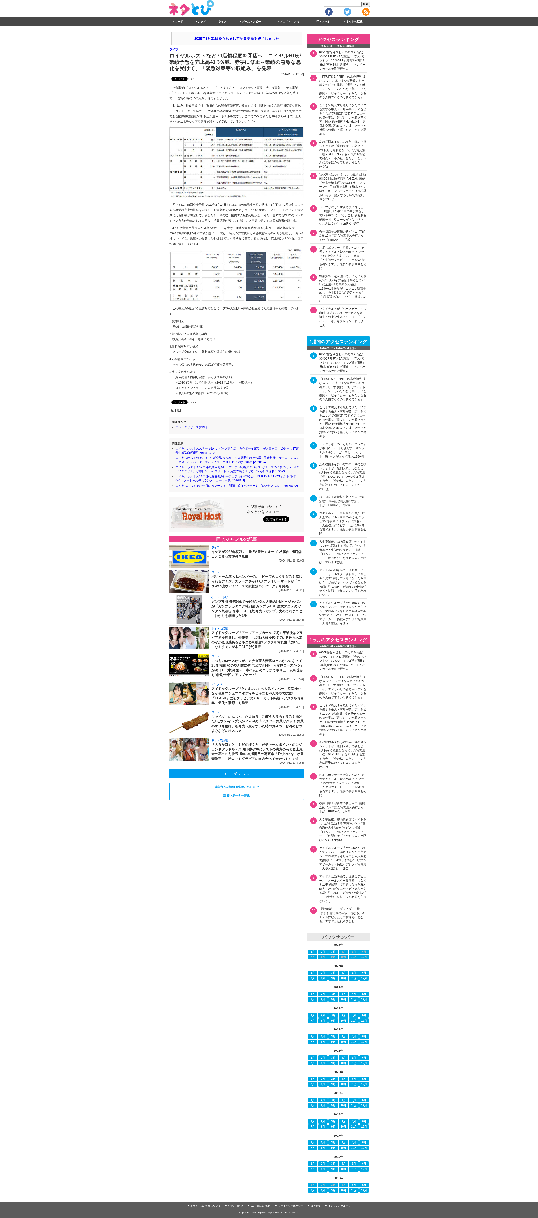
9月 (333, 978)
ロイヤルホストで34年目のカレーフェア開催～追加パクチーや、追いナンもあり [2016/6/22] (236, 485)
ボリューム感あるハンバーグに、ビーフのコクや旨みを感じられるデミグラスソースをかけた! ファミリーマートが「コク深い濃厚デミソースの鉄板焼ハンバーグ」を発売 (256, 581)
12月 (364, 978)
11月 (354, 978)
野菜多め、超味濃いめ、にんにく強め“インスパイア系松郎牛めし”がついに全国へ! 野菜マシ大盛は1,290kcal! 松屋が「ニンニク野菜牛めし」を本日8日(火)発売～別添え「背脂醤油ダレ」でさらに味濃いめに (342, 288)
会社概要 (316, 1205)
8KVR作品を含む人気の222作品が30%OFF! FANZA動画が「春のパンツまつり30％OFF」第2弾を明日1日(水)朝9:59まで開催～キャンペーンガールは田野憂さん (342, 60)
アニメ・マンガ (289, 21)
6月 (364, 972)
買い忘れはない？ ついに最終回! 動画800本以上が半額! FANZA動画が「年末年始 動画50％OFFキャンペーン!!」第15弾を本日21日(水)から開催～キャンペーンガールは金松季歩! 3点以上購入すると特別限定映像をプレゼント (342, 187)
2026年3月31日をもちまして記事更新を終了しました (236, 39)
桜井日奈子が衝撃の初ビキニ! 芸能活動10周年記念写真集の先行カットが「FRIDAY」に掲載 (342, 235)
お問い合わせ (235, 1205)
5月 (354, 972)
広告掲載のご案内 (261, 1205)
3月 (333, 951)
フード (179, 21)
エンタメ (200, 21)
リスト (193, 79)
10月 (343, 978)
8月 (323, 978)
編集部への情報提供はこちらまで (237, 786)
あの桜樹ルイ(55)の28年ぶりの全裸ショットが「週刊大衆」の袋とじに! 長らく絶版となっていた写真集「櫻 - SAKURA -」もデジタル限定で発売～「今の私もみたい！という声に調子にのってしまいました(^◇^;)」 (342, 154)
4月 (344, 972)
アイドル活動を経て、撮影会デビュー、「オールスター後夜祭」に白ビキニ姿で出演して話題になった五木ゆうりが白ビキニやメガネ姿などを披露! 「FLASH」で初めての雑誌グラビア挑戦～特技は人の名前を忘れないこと (342, 582)
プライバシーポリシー (290, 1205)
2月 (323, 951)
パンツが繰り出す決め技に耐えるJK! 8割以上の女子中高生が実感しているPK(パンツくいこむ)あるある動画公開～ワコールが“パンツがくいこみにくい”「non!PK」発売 (342, 215)
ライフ (222, 21)
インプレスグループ (339, 1205)
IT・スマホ (323, 21)
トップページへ (237, 774)
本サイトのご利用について (205, 1205)
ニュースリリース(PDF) (191, 427)
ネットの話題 (354, 21)
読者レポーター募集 (236, 795)
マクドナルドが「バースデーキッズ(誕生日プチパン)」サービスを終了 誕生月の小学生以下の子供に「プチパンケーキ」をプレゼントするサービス (343, 317)
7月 (313, 978)
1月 (313, 951)
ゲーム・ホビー (251, 21)
